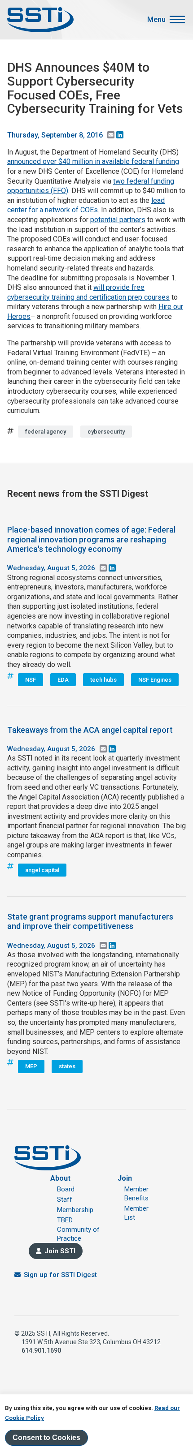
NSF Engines (154, 679)
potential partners (117, 219)
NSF (30, 679)
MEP (31, 1066)
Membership (75, 1210)
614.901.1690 (41, 1350)
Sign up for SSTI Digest (60, 1275)
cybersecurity (106, 431)
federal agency (45, 431)
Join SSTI (59, 1251)
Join (125, 1178)
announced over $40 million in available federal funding (93, 161)
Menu (156, 20)
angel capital (42, 870)
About (60, 1178)
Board (66, 1189)
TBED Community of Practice (78, 1229)
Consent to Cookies (46, 1437)
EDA (63, 679)
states (67, 1066)
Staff (64, 1199)
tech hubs (103, 679)
